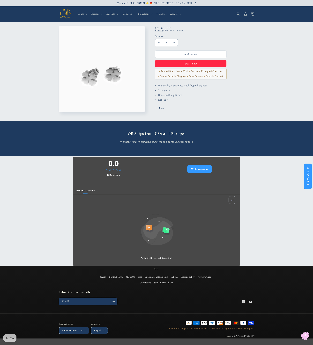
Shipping (159, 30)
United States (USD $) (72, 330)
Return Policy (187, 276)
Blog (140, 276)
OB (233, 335)
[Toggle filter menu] (232, 200)
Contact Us (145, 282)
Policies (174, 276)
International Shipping (156, 276)
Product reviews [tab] (85, 190)
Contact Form (116, 276)
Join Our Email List (163, 282)
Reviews (308, 176)
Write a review (199, 169)
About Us (130, 276)
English (97, 330)
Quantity (159, 36)
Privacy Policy (204, 276)
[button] (82, 14)
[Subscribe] (113, 301)
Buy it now (191, 63)
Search (103, 276)
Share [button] (161, 108)
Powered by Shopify (244, 335)
